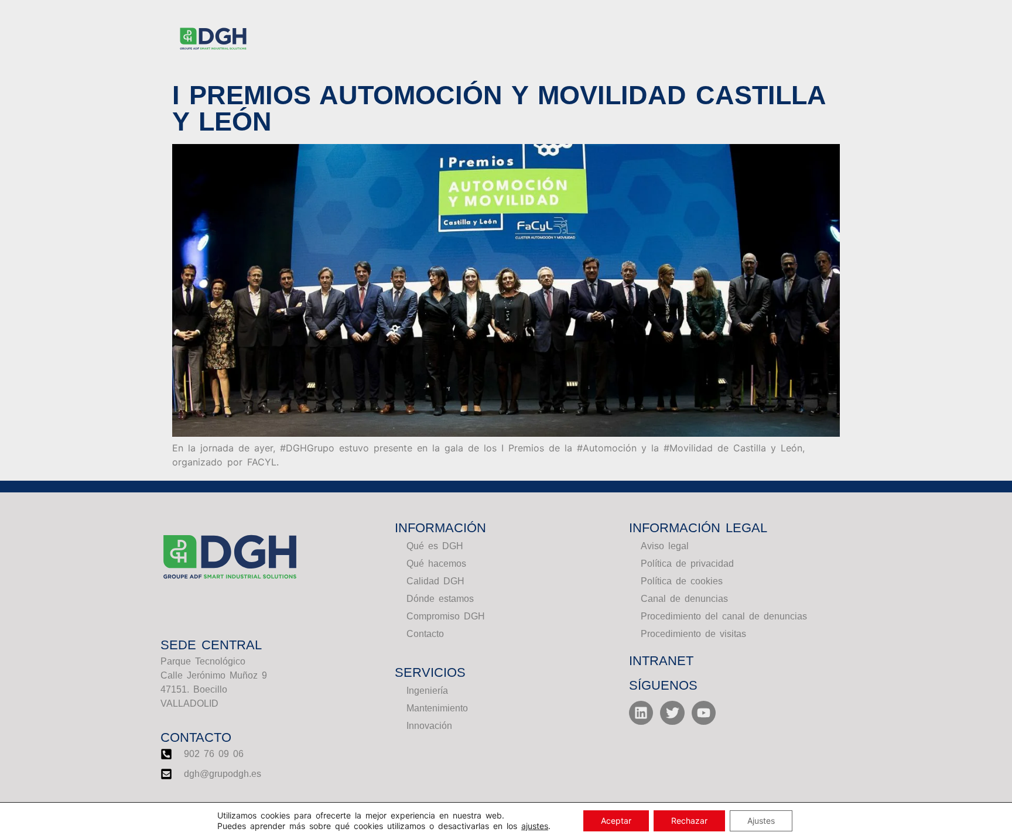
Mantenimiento (437, 708)
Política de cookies (682, 581)
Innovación (429, 726)
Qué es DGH (434, 546)
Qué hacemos (436, 564)
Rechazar (689, 821)
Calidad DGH (435, 581)
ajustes (534, 826)
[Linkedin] (641, 713)
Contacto (425, 634)
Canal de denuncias (684, 599)
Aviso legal (665, 546)
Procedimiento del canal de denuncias (724, 616)
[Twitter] (672, 713)
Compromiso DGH (445, 616)
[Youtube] (704, 713)
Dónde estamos (440, 599)
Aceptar (616, 821)
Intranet (661, 660)
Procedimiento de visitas (693, 634)
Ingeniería (427, 691)
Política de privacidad (687, 564)
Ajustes (761, 821)
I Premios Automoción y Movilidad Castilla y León (498, 108)
